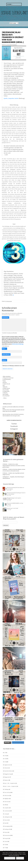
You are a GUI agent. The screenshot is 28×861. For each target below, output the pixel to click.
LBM (5, 804)
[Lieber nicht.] (26, 856)
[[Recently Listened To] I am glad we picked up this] (14, 728)
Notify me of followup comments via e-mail (13, 365)
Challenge (6, 789)
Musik (5, 823)
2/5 (5, 752)
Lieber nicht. (20, 858)
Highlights (6, 798)
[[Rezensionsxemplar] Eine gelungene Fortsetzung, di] (14, 634)
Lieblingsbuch (7, 817)
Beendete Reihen (8, 771)
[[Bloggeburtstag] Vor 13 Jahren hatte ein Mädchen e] (14, 564)
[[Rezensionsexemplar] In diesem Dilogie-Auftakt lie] (14, 681)
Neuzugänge (7, 826)
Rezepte (6, 838)
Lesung (6, 814)
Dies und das (7, 792)
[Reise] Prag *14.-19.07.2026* (12, 508)
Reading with (7, 829)
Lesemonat (6, 811)
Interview (6, 801)
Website (4, 360)
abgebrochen (7, 765)
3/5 (6, 301)
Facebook (14, 426)
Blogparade (7, 777)
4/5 (5, 758)
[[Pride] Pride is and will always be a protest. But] (14, 705)
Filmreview (6, 795)
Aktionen (6, 768)
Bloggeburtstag (7, 774)
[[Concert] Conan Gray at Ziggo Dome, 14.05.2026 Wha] (14, 658)
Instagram (14, 429)
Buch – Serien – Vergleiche (10, 786)
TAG (5, 844)
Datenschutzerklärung (17, 344)
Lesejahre (6, 807)
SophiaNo (15, 44)
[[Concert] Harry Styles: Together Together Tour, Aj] (14, 611)
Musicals (6, 820)
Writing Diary (7, 850)
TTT (5, 847)
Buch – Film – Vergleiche (9, 783)
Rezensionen (9, 301)
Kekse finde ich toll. (9, 858)
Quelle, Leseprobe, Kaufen (11, 98)
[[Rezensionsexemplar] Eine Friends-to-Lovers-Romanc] (14, 587)
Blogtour (6, 780)
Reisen (5, 832)
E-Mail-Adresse (6, 354)
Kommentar (5, 317)
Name (4, 348)
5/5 (5, 761)
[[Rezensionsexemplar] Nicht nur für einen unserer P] (14, 540)
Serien (5, 841)
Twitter (14, 424)
